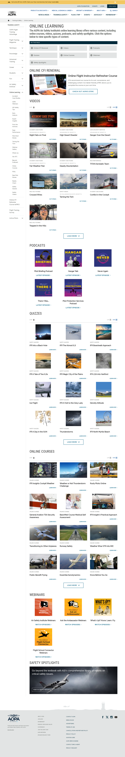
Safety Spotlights (40, 62)
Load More (72, 236)
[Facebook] (103, 717)
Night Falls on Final (38, 135)
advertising (70, 723)
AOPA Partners (42, 732)
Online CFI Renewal (41, 48)
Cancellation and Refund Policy (77, 730)
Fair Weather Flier (37, 166)
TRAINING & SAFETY (13, 25)
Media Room (70, 720)
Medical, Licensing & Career (61, 10)
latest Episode (43, 275)
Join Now (112, 6)
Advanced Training (12, 60)
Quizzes (36, 55)
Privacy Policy (71, 734)
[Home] (10, 20)
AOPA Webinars (15, 103)
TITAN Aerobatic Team (99, 164)
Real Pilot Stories (15, 176)
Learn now (52, 349)
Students (12, 73)
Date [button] (31, 107)
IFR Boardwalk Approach (100, 345)
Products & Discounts (39, 10)
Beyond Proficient (15, 161)
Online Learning (14, 92)
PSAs (13, 171)
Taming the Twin (15, 142)
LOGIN (102, 6)
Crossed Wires (36, 195)
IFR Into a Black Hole (38, 345)
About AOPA (101, 10)
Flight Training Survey (14, 211)
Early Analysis (14, 114)
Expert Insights (14, 120)
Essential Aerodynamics (70, 575)
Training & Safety (60, 15)
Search (114, 10)
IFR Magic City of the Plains (71, 374)
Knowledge (13, 54)
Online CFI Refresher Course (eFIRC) (14, 202)
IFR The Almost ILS (68, 345)
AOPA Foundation (83, 6)
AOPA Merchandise (72, 741)
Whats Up (15, 153)
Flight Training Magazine (14, 41)
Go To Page (52, 139)
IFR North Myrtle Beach (100, 432)
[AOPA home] (12, 15)
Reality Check (14, 182)
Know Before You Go (98, 575)
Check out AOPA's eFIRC (83, 91)
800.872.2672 (11, 730)
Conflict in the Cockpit (99, 195)
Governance (41, 727)
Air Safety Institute (12, 85)
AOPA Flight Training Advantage (13, 32)
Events (87, 15)
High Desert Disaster (68, 135)
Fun (10, 79)
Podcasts (96, 48)
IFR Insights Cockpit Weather (42, 483)
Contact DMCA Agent (73, 744)
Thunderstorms (66, 432)
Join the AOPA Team (43, 729)
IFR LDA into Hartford (99, 374)
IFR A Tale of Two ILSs (39, 374)
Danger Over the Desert (100, 135)
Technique (12, 48)
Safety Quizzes (14, 187)
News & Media (44, 15)
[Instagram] (112, 717)
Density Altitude (97, 403)
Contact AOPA (70, 716)
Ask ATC (14, 156)
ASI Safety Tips (15, 108)
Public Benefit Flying (38, 575)
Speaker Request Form (44, 735)
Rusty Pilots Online (98, 483)
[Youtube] (115, 717)
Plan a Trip (75, 15)
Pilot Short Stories (15, 137)
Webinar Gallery (14, 148)
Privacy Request (71, 748)
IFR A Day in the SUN (38, 432)
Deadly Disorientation (69, 166)
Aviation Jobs (70, 737)
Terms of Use (70, 727)
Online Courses (14, 167)
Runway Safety (66, 546)
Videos (65, 48)
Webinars (96, 55)
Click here (55, 2)
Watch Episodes (42, 624)
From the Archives (15, 125)
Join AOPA (40, 719)
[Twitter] (108, 717)
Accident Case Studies (16, 97)
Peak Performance (16, 131)
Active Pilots (13, 218)
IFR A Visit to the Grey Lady (71, 403)
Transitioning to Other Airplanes (43, 546)
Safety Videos (14, 193)
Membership (111, 15)
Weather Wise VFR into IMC (102, 546)
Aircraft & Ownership (84, 10)
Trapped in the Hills (38, 226)
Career (11, 67)
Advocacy (98, 15)
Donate (94, 6)
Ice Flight (34, 403)
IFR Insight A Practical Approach (103, 515)
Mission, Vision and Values (45, 724)
